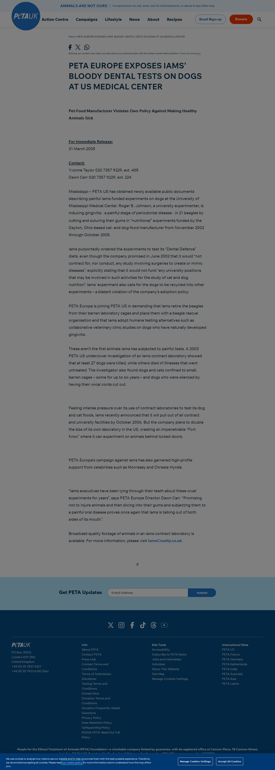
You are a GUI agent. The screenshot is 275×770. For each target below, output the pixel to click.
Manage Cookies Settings (195, 761)
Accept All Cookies (229, 761)
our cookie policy (72, 762)
